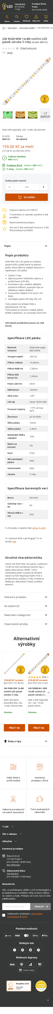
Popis (7, 246)
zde (14, 541)
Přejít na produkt (14, 728)
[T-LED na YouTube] (31, 951)
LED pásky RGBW (27, 27)
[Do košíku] (26, 197)
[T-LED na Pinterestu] (38, 951)
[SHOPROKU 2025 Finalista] (20, 988)
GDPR (24, 916)
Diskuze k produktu (15, 597)
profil (43, 528)
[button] (7, 18)
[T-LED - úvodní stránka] (7, 7)
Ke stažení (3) (11, 606)
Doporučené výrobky (16, 624)
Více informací (13, 864)
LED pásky (12, 27)
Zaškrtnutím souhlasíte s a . (25, 915)
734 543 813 (20, 4)
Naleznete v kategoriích (17, 615)
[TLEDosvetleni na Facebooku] (15, 951)
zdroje (35, 528)
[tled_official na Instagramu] (23, 951)
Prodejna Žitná (14, 165)
